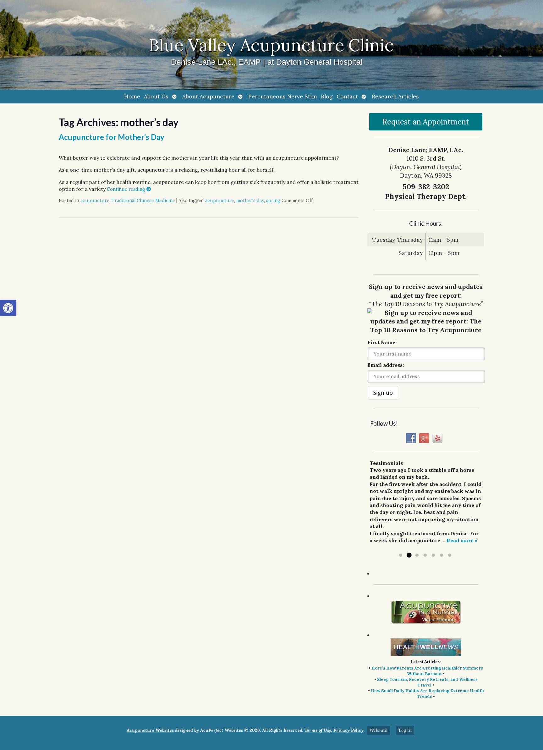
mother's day (250, 200)
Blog (327, 96)
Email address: (385, 365)
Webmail (378, 730)
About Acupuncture (208, 96)
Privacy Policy (348, 730)
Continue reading (126, 189)
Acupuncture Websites (150, 730)
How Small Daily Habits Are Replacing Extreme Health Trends (427, 693)
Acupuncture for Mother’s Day (111, 136)
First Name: (382, 342)
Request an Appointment (425, 122)
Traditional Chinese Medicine (143, 200)
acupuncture (94, 200)
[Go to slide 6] (441, 555)
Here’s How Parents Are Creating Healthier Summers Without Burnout (427, 670)
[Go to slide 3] (417, 555)
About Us (156, 96)
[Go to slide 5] (433, 555)
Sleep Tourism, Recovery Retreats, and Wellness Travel (427, 682)
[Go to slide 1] (401, 555)
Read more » (462, 540)
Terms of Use (317, 730)
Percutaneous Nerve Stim (282, 96)
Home (132, 96)
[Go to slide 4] (425, 555)
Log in (405, 730)
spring (273, 200)
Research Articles (395, 96)
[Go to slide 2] (409, 555)
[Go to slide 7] (450, 555)
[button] (8, 308)
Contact (347, 96)
